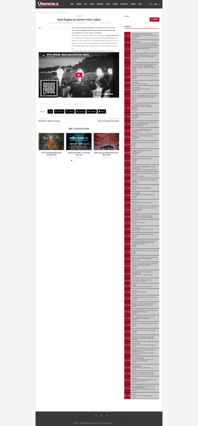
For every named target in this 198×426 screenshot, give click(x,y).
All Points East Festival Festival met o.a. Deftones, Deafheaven (144, 47)
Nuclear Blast (55, 104)
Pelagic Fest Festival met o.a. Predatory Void (141, 151)
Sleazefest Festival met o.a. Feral (143, 330)
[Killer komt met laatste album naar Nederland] (106, 141)
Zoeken (126, 16)
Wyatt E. (134, 186)
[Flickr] (156, 4)
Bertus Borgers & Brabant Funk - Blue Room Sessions (143, 386)
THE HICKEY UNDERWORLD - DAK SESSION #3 (143, 167)
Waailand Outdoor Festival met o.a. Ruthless (143, 76)
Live (85, 4)
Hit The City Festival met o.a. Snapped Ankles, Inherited (141, 129)
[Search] (159, 4)
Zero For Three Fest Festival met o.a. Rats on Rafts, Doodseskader (144, 257)
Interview (100, 4)
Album (92, 4)
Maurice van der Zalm (66, 23)
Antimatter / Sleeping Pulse (141, 280)
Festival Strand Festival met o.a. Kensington (142, 136)
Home (72, 4)
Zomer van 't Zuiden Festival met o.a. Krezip (144, 324)
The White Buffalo (137, 358)
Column (115, 4)
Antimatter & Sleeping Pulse (141, 216)
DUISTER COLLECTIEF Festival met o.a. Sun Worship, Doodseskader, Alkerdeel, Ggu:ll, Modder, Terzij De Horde (143, 67)
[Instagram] (153, 4)
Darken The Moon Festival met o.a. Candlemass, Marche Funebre (143, 304)
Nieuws (79, 4)
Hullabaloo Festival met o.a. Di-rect (143, 297)
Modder (134, 285)
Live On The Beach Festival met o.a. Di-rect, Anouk (143, 208)
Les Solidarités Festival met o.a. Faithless (142, 235)
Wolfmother (135, 87)
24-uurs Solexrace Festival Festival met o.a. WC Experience (143, 123)
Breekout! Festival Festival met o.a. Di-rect (143, 143)
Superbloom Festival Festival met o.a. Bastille (144, 174)
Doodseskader (136, 366)
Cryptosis (134, 82)
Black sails (43, 104)
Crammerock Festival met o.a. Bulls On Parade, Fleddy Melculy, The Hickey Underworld (144, 242)
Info (140, 4)
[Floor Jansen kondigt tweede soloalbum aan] (51, 141)
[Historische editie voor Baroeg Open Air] (79, 141)
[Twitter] (151, 4)
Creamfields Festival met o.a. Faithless (141, 115)
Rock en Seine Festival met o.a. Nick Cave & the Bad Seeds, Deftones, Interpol (144, 97)
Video (108, 4)
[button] (41, 147)
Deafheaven (135, 42)
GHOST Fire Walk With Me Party (142, 373)
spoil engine (67, 104)
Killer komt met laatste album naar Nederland (106, 154)
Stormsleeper (78, 104)
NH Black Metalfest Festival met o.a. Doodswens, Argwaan (144, 311)
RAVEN (133, 394)
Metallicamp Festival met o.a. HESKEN (141, 159)
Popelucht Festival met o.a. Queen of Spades (144, 180)
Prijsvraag (124, 4)
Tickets (133, 38)
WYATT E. (134, 221)
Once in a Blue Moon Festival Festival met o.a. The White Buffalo (144, 264)
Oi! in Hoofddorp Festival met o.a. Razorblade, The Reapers (142, 317)
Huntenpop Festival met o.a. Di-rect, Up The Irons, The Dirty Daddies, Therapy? (144, 56)
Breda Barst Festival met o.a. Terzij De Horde (144, 251)
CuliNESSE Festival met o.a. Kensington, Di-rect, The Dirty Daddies (142, 106)
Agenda (133, 4)
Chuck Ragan (135, 193)
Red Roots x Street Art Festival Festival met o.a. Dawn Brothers (142, 337)
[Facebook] (149, 4)
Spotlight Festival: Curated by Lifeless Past (142, 272)
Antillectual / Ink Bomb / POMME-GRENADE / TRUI (143, 350)
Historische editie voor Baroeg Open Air (79, 154)
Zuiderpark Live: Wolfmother (141, 33)
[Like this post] (51, 111)
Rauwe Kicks (135, 343)
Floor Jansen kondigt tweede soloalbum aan (51, 154)
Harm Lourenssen (118, 423)
